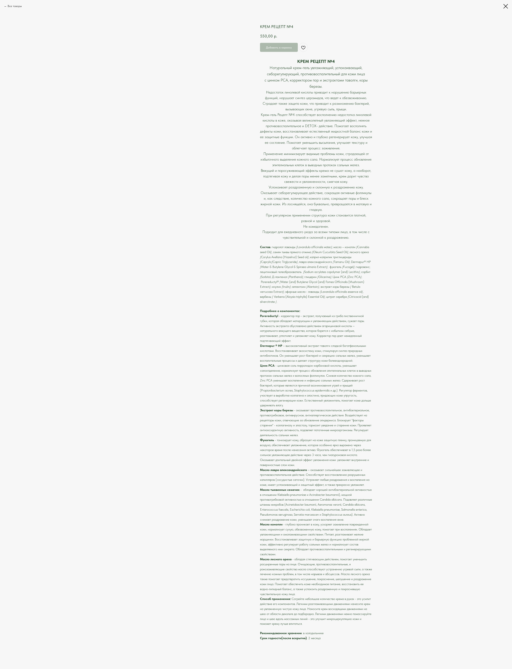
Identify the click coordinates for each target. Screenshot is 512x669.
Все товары (15, 6)
